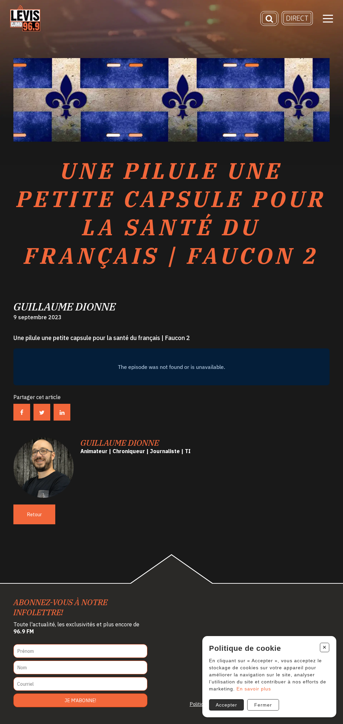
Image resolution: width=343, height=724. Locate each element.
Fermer (263, 705)
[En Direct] (297, 23)
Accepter (226, 705)
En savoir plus (253, 688)
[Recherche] (269, 18)
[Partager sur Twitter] (41, 412)
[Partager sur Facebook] (21, 412)
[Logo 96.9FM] (25, 29)
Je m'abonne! (80, 700)
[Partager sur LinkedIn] (62, 412)
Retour (34, 514)
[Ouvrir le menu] (328, 18)
